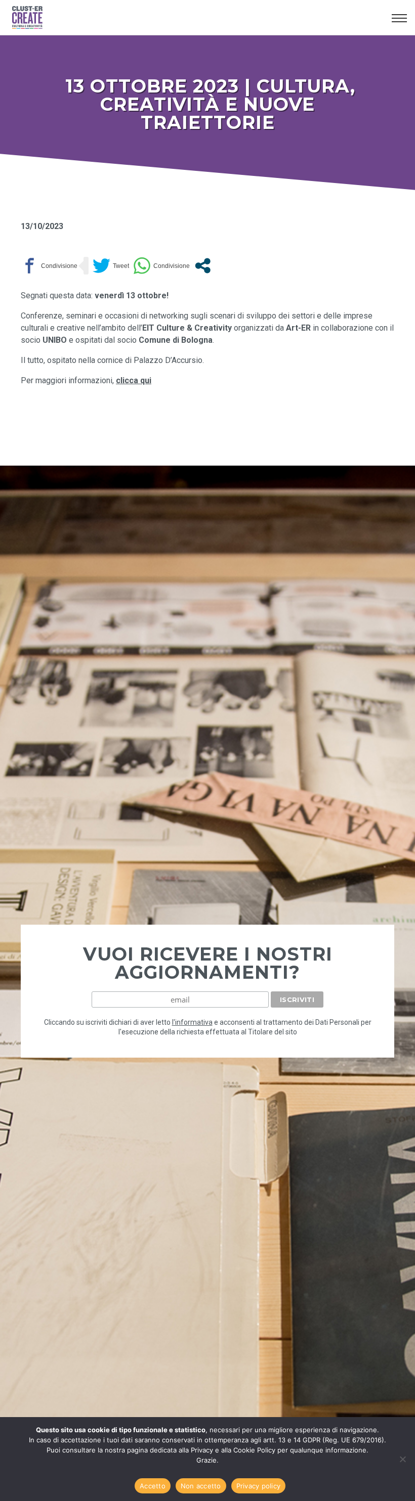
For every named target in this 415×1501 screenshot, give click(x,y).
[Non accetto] (402, 1459)
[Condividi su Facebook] (49, 266)
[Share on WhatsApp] (161, 266)
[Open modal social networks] (203, 266)
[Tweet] (111, 266)
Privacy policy (258, 1486)
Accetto (152, 1486)
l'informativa (192, 1022)
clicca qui (133, 380)
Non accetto (201, 1486)
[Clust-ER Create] (198, 17)
